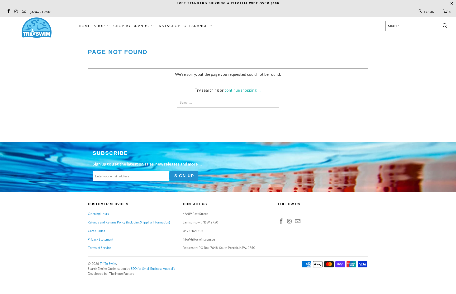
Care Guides (96, 231)
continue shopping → (242, 90)
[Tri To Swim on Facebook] (8, 12)
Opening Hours (98, 214)
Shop (99, 26)
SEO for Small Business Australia (153, 268)
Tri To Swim (108, 264)
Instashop (168, 26)
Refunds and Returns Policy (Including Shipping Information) (129, 222)
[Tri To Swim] (36, 28)
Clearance (196, 26)
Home (85, 26)
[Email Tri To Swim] (23, 12)
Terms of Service (99, 248)
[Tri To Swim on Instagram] (16, 12)
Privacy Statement (100, 239)
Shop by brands (131, 26)
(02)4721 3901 (41, 12)
